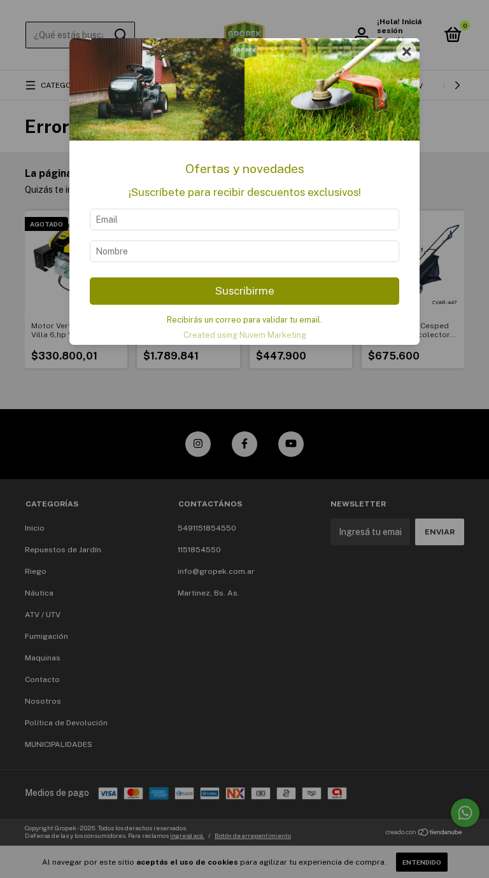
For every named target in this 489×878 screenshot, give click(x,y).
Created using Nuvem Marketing (244, 335)
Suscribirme (244, 290)
